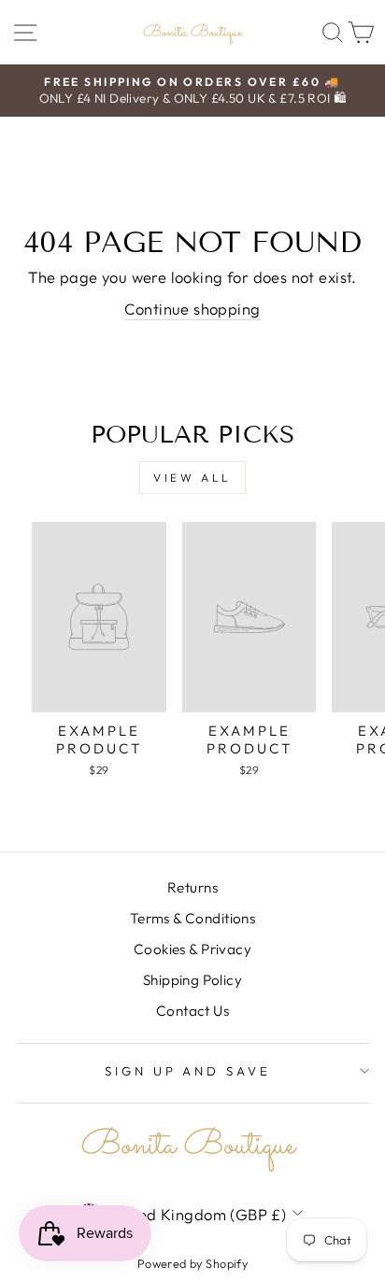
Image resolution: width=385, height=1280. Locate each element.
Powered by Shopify (192, 1263)
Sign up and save (188, 1070)
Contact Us (192, 1011)
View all (192, 478)
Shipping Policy (192, 980)
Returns (192, 887)
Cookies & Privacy (192, 949)
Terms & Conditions (192, 918)
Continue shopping (192, 308)
